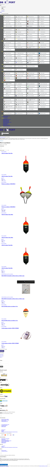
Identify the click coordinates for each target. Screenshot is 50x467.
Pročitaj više (3, 272)
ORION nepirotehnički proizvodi (7, 122)
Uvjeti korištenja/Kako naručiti (5, 424)
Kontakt (3, 446)
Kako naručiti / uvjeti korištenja (5, 438)
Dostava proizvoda (4, 420)
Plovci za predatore (4, 151)
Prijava (2, 8)
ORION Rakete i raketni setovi (7, 119)
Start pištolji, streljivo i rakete (6, 125)
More (2, 51)
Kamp (2, 97)
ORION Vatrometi (5, 118)
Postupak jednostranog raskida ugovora (6, 440)
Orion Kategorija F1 (5, 123)
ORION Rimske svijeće (6, 121)
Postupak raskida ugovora (5, 421)
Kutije (2, 115)
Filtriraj (1, 366)
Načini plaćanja (3, 429)
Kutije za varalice (5, 117)
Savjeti (2, 126)
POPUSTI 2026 (4, 426)
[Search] (0, 5)
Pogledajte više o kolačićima (4, 466)
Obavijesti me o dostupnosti (3, 464)
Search (2, 132)
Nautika (2, 64)
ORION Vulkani (5, 124)
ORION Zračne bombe (6, 120)
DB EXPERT (1, 354)
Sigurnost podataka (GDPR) (5, 419)
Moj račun (3, 430)
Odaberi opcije (3, 211)
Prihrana (3, 71)
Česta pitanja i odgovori (4, 425)
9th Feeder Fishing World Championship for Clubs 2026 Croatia (9, 447)
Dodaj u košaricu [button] (4, 180)
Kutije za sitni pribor (5, 116)
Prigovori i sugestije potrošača (5, 441)
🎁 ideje (3, 111)
